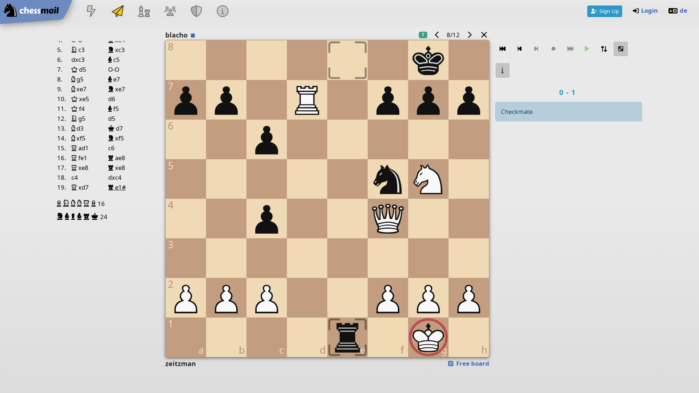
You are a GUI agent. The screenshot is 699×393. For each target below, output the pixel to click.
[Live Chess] (91, 11)
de (683, 10)
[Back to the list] (484, 35)
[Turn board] (604, 49)
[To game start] (502, 49)
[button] (60, 203)
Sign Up (609, 11)
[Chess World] (144, 11)
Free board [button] (472, 363)
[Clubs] (196, 11)
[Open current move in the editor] (620, 49)
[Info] (223, 11)
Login (649, 10)
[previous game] (437, 35)
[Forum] (170, 11)
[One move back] (519, 49)
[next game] (469, 35)
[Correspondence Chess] (117, 11)
